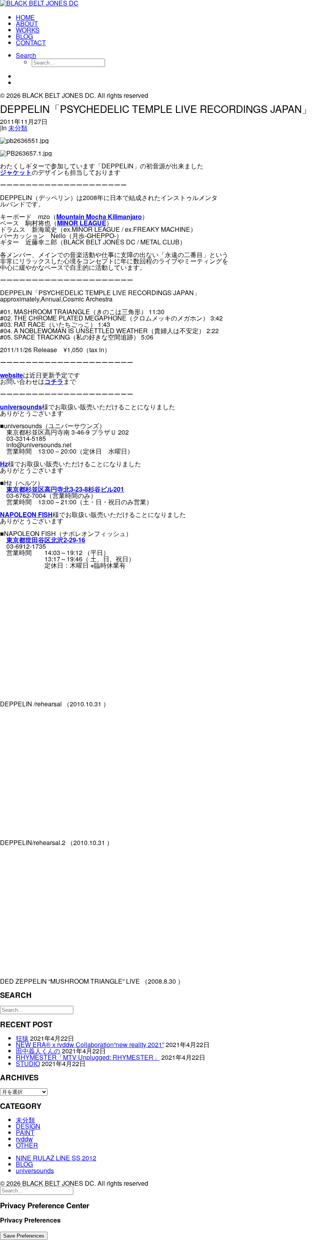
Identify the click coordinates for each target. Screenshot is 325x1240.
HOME (25, 17)
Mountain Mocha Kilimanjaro (99, 216)
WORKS (28, 29)
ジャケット (16, 172)
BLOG (24, 36)
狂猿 (22, 1038)
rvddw (24, 1138)
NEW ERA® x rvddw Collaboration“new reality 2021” (90, 1044)
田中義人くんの (38, 1050)
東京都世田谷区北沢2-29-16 (45, 539)
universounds (21, 406)
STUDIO (28, 1063)
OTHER (27, 1145)
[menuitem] (170, 17)
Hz (4, 463)
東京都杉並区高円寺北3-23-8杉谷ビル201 (65, 489)
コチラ (53, 381)
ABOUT (27, 23)
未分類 (17, 127)
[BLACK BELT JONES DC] (162, 4)
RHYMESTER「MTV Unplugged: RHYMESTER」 (88, 1057)
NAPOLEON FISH (26, 514)
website (11, 375)
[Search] (36, 1009)
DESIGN (28, 1126)
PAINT (25, 1132)
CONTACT (31, 42)
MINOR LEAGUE (81, 222)
